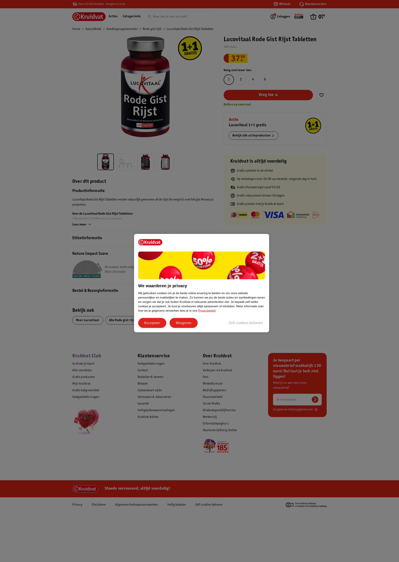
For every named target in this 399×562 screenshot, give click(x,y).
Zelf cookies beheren (246, 322)
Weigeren (183, 322)
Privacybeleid (207, 310)
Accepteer (152, 322)
